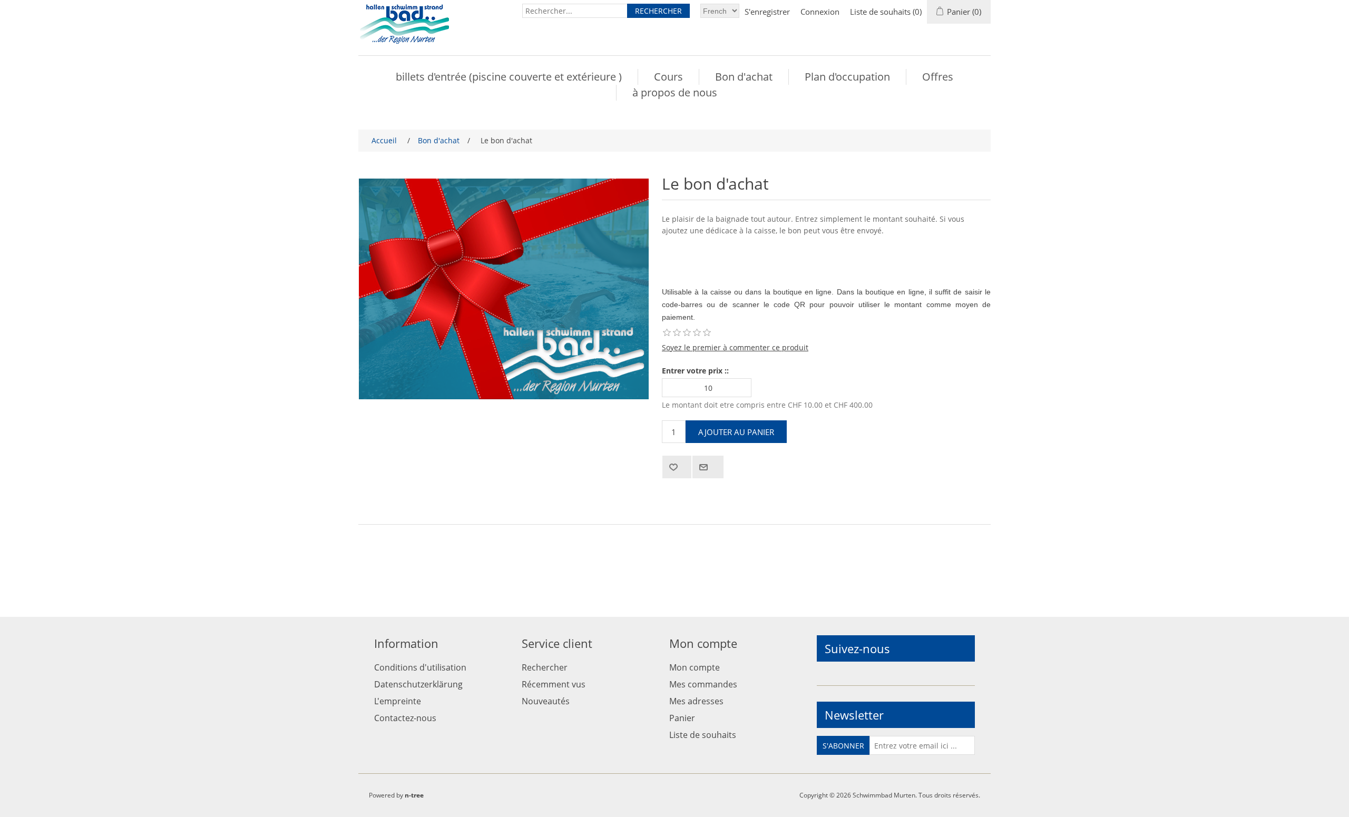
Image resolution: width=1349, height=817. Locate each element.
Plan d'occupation (847, 77)
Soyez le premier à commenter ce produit (735, 347)
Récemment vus (553, 684)
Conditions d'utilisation (420, 667)
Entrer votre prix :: (695, 371)
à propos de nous (674, 92)
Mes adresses (696, 701)
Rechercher (545, 667)
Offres (937, 77)
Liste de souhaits (702, 735)
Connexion (819, 11)
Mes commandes (703, 684)
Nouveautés (546, 701)
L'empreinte (397, 701)
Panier (682, 718)
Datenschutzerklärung (418, 684)
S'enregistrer (767, 11)
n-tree (414, 795)
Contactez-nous (405, 718)
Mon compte (694, 667)
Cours (668, 77)
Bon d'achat (744, 77)
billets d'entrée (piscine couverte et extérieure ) (509, 77)
